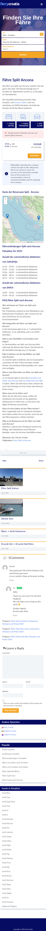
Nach (5, 40)
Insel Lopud (6, 837)
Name (5, 682)
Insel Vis (5, 898)
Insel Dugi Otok (8, 802)
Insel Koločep (7, 819)
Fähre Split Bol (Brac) (10, 771)
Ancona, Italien (20, 102)
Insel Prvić (6, 863)
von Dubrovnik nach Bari (33, 381)
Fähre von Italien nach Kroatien (15, 763)
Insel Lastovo (7, 832)
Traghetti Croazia (10, 731)
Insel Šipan (6, 885)
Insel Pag (5, 854)
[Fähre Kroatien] (10, 4)
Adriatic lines (7, 519)
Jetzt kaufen (34, 155)
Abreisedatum (8, 46)
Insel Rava (6, 871)
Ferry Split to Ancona (22, 440)
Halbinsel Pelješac (9, 906)
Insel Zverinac (8, 902)
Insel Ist (5, 810)
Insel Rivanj (6, 876)
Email (28, 682)
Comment (6, 653)
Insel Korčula (7, 823)
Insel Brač (6, 793)
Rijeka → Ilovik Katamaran (13, 531)
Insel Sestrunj (7, 880)
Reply (11, 580)
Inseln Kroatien (8, 750)
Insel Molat (6, 850)
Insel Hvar (6, 806)
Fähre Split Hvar (8, 776)
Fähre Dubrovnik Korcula (12, 780)
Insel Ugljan (7, 893)
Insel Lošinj (6, 841)
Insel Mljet (6, 845)
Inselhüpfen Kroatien (10, 754)
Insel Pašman (7, 858)
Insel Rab (6, 867)
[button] (41, 34)
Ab (4, 33)
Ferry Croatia (8, 727)
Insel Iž (5, 815)
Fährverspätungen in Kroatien (14, 758)
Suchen (23, 54)
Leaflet (24, 242)
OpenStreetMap (38, 242)
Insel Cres (6, 797)
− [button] (5, 202)
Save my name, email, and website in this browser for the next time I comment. (23, 705)
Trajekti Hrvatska (10, 735)
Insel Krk (5, 828)
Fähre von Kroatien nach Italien (15, 767)
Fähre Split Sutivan (10, 488)
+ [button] (5, 198)
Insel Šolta (6, 889)
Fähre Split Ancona (17, 80)
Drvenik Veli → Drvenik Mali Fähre (17, 544)
